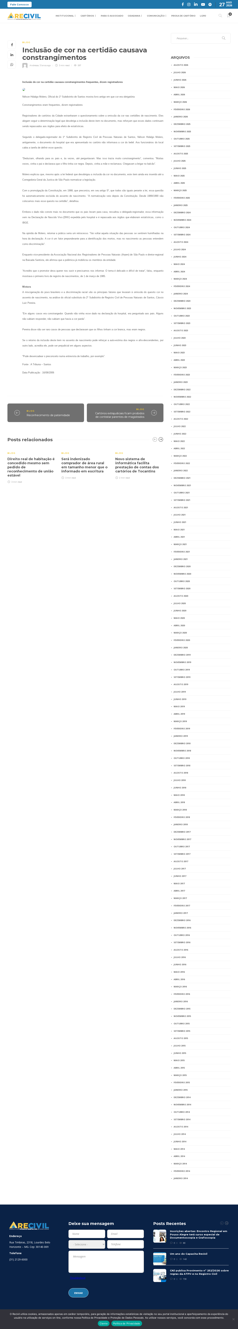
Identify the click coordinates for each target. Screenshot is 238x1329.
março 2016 (180, 986)
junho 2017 (180, 876)
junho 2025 (180, 168)
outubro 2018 (182, 758)
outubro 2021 (182, 492)
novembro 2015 (182, 1016)
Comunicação (156, 15)
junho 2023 (180, 345)
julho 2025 (180, 160)
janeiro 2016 (181, 1001)
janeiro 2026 (181, 116)
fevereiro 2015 (182, 1082)
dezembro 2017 (182, 831)
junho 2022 (180, 433)
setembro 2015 (182, 1031)
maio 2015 (179, 1060)
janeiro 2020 (181, 647)
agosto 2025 (181, 153)
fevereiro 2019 (182, 728)
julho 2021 (180, 514)
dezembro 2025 (182, 124)
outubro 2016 (182, 935)
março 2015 (180, 1075)
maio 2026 (179, 87)
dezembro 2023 (182, 300)
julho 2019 (180, 691)
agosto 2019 (181, 684)
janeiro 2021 (181, 559)
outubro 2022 (182, 404)
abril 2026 (179, 94)
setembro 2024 (182, 234)
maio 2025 (179, 175)
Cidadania (134, 15)
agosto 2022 (181, 418)
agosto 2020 (181, 595)
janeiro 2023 (181, 382)
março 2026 (180, 102)
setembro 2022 (182, 411)
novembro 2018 (182, 750)
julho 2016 (180, 957)
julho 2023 (180, 337)
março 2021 (180, 544)
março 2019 (180, 721)
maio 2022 (179, 441)
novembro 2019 (182, 662)
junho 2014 (180, 1141)
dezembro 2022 (182, 389)
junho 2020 (180, 610)
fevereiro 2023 (182, 374)
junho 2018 (180, 787)
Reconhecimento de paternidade (48, 415)
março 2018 (180, 809)
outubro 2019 (182, 669)
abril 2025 (179, 182)
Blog (26, 42)
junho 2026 (180, 79)
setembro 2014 (182, 1119)
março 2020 (180, 632)
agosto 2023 (181, 330)
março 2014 (180, 1163)
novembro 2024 (182, 219)
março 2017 (180, 898)
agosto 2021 (181, 507)
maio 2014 (179, 1149)
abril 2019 (179, 713)
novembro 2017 (182, 839)
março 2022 (180, 455)
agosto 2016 (181, 949)
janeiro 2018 (181, 824)
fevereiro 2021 (182, 551)
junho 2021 (180, 522)
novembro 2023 (182, 308)
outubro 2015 (182, 1023)
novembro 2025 (182, 131)
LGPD (203, 15)
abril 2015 (179, 1067)
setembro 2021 (182, 500)
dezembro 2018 (182, 743)
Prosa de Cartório (183, 15)
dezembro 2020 (182, 566)
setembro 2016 (182, 942)
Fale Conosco (19, 4)
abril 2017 (179, 890)
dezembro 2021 (182, 478)
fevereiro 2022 (182, 463)
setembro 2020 (182, 588)
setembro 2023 (182, 323)
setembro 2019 (182, 677)
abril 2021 (179, 536)
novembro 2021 (182, 485)
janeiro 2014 (181, 1178)
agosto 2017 (181, 861)
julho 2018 (180, 780)
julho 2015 (180, 1045)
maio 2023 (179, 352)
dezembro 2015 (182, 1008)
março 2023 (180, 367)
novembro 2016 (182, 927)
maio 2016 (179, 971)
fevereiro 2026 (182, 109)
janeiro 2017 (181, 913)
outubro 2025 (182, 138)
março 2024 (180, 278)
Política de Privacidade (126, 1323)
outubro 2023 (182, 315)
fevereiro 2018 (182, 817)
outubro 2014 (182, 1112)
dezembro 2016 (182, 920)
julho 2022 (180, 426)
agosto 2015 (181, 1038)
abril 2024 (179, 271)
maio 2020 (179, 618)
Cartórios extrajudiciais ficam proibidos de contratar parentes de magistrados (119, 415)
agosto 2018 (181, 772)
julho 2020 (180, 603)
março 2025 (180, 190)
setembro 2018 (182, 765)
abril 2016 (179, 979)
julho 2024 (180, 249)
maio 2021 (179, 529)
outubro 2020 (182, 581)
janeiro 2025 (181, 205)
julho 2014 (180, 1134)
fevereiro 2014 (182, 1171)
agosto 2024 (181, 242)
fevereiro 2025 (182, 197)
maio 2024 (179, 264)
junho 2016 (180, 964)
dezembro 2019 (182, 654)
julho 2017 (180, 868)
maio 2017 (179, 883)
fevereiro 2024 (182, 286)
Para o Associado (112, 15)
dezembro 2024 (182, 212)
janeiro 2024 (181, 293)
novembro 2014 (182, 1104)
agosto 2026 (181, 65)
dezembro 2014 (182, 1097)
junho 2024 (180, 256)
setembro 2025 (182, 146)
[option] (32, 465)
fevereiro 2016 (182, 994)
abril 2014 (179, 1156)
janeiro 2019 (181, 736)
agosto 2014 (181, 1126)
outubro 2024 (182, 227)
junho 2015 (180, 1053)
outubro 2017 (182, 846)
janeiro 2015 (181, 1089)
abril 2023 (179, 360)
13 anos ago (45, 65)
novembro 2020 (182, 573)
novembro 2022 (182, 396)
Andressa (34, 65)
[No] (233, 1319)
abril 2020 (179, 625)
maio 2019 (179, 706)
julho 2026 (180, 72)
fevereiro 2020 (182, 640)
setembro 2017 (182, 853)
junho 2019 (180, 699)
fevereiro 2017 (182, 905)
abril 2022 (179, 448)
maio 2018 (179, 795)
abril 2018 (179, 802)
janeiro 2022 (181, 470)
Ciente (104, 1323)
